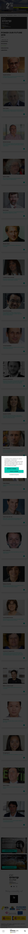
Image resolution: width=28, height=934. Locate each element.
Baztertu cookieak (11, 468)
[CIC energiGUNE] (14, 931)
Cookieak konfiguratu (14, 474)
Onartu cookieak (14, 471)
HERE (14, 465)
